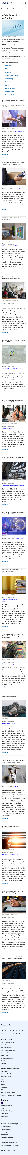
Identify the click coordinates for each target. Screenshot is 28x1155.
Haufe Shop (11, 58)
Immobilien (9, 82)
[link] (3, 8)
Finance (8, 72)
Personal (8, 66)
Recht (7, 85)
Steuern (8, 69)
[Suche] (21, 2)
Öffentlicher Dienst (11, 75)
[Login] (25, 2)
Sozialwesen (9, 92)
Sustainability (10, 95)
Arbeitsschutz (10, 88)
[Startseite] (5, 3)
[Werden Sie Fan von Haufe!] (2, 1103)
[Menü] (11, 2)
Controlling (9, 79)
